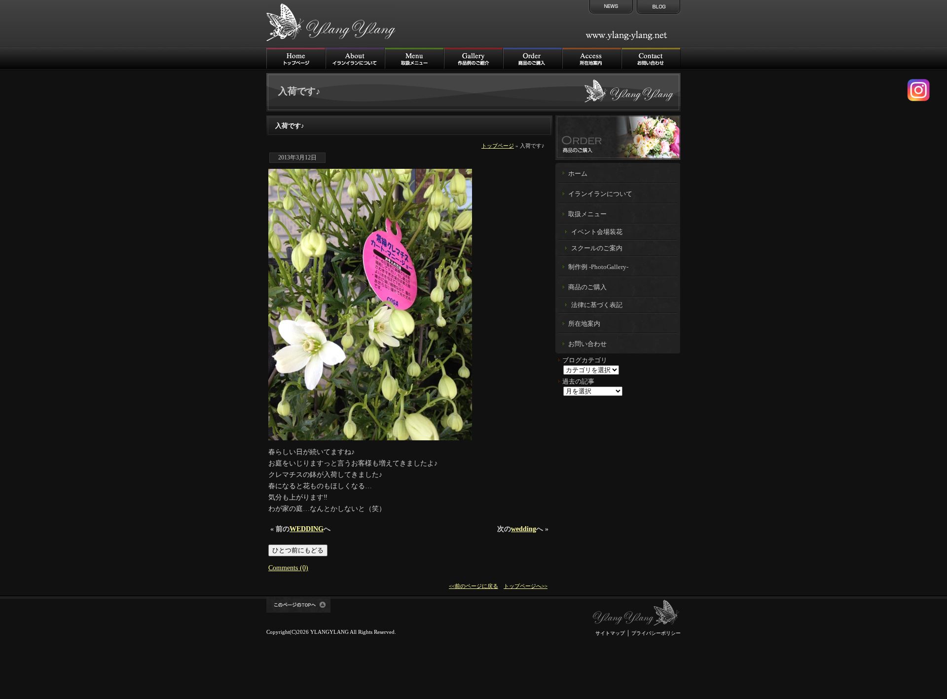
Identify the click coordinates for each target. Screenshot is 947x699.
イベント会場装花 (596, 231)
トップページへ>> (525, 586)
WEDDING (307, 529)
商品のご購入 (532, 58)
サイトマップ (610, 633)
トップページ (497, 146)
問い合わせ (651, 58)
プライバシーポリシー (656, 633)
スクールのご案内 (596, 248)
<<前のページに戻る (473, 586)
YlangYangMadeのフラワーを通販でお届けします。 (618, 137)
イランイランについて (355, 58)
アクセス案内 (591, 58)
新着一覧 (610, 7)
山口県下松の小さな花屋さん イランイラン (636, 612)
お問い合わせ (587, 344)
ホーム (577, 173)
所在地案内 (584, 323)
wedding (523, 529)
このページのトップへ (298, 604)
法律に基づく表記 (596, 305)
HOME (296, 58)
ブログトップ (657, 7)
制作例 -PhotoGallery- (598, 267)
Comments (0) (288, 568)
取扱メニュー (414, 58)
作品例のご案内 (473, 58)
